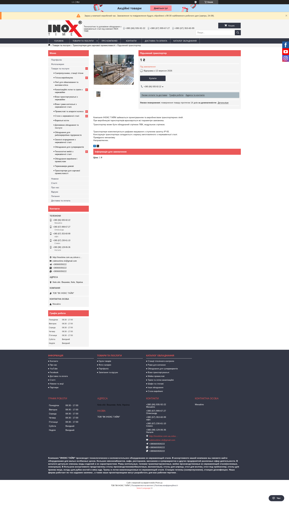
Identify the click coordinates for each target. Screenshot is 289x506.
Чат (279, 498)
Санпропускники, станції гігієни (69, 73)
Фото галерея (105, 365)
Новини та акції (57, 384)
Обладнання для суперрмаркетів (163, 369)
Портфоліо (56, 60)
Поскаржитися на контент (142, 485)
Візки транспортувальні (158, 372)
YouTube (53, 369)
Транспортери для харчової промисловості (94, 45)
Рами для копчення (157, 365)
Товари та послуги (83, 41)
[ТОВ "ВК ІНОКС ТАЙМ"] (65, 36)
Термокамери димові (64, 166)
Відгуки (54, 192)
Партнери (54, 387)
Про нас (55, 187)
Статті (54, 183)
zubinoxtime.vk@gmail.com (65, 261)
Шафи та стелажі (156, 384)
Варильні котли (62, 120)
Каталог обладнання (185, 41)
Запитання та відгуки (108, 372)
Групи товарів (105, 361)
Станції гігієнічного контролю (161, 361)
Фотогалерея (57, 64)
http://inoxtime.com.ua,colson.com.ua (68, 257)
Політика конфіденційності (166, 485)
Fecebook (54, 372)
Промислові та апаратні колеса (69, 111)
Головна (59, 41)
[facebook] (94, 146)
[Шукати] (238, 32)
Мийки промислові (156, 376)
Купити (152, 78)
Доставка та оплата (156, 41)
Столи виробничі (155, 391)
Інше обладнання (155, 387)
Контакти (131, 41)
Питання (55, 196)
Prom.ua (158, 483)
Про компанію (109, 41)
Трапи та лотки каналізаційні (161, 380)
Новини (55, 179)
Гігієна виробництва (64, 78)
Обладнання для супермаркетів (69, 147)
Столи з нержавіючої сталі (67, 116)
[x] (98, 146)
